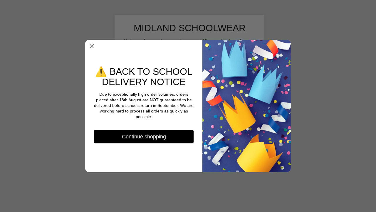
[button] (92, 46)
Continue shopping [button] (144, 137)
